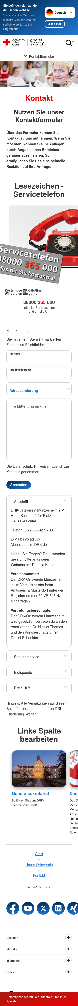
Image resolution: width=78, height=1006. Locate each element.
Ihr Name (16, 354)
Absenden (18, 484)
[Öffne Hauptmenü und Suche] (70, 43)
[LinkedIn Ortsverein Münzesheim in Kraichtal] (58, 908)
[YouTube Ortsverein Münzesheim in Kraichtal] (28, 908)
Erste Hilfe (22, 687)
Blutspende (23, 672)
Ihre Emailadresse (21, 369)
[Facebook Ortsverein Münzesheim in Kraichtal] (12, 908)
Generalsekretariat (30, 793)
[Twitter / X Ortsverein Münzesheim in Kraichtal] (43, 908)
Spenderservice (26, 656)
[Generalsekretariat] (39, 768)
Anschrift (21, 501)
